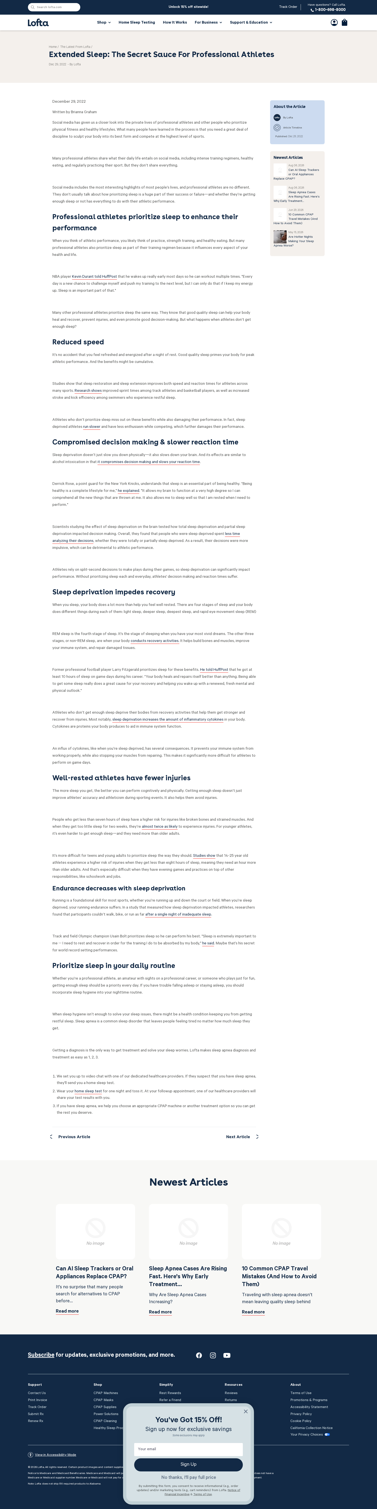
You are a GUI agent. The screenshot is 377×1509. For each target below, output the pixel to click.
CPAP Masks (104, 1400)
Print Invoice (37, 1400)
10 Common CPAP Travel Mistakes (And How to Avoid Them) (296, 219)
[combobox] (54, 7)
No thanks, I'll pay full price (188, 1478)
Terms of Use (301, 1393)
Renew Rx (35, 1421)
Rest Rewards (170, 1393)
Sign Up (189, 1464)
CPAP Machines (106, 1393)
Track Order (288, 7)
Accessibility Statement (309, 1407)
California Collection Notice (311, 1428)
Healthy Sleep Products (112, 1428)
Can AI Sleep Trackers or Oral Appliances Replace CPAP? (296, 175)
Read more (67, 1311)
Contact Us (37, 1393)
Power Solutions (106, 1414)
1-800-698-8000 (327, 7)
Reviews (231, 1393)
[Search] (33, 7)
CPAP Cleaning (105, 1421)
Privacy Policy (301, 1414)
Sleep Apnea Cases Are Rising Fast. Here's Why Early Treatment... (297, 197)
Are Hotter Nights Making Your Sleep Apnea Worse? (294, 242)
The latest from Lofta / (76, 47)
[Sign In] (334, 22)
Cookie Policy (300, 1421)
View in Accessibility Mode (55, 1455)
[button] (344, 22)
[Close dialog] (246, 1411)
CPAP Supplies (105, 1407)
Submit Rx (36, 1414)
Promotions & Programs (308, 1400)
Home (53, 47)
